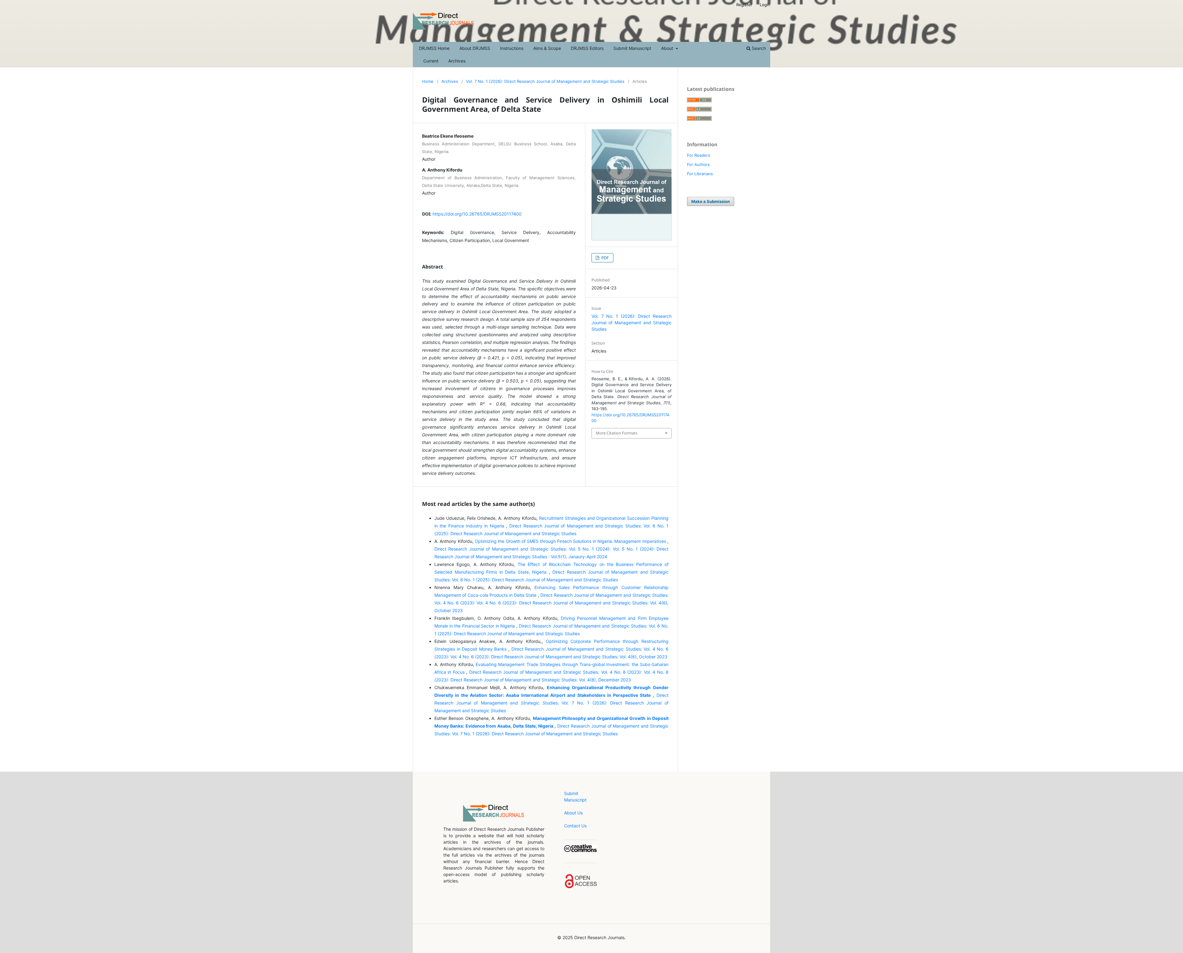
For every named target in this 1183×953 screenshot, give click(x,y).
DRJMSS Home (434, 48)
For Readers (698, 155)
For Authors (698, 164)
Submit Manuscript (632, 48)
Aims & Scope (547, 48)
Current (430, 60)
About (667, 48)
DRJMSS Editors (587, 48)
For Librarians (700, 173)
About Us (573, 812)
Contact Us (575, 825)
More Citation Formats (616, 433)
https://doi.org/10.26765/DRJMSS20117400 (477, 213)
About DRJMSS (474, 48)
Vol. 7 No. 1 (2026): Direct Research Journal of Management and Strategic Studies (545, 81)
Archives (456, 60)
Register (744, 4)
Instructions (511, 48)
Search (758, 48)
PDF (604, 257)
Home (427, 81)
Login (765, 4)
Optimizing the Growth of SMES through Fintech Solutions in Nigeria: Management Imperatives (571, 541)
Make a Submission (710, 201)
